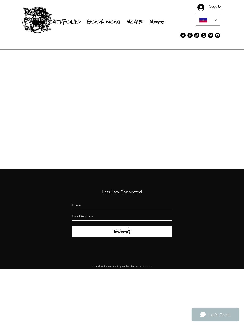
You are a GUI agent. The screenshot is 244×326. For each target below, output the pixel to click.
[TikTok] (196, 35)
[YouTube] (217, 35)
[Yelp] (203, 35)
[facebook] (190, 35)
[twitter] (210, 35)
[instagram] (183, 35)
